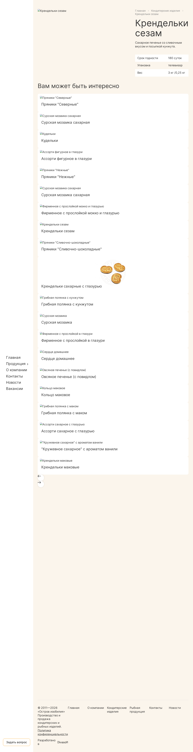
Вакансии (14, 388)
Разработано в (46, 742)
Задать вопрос (16, 742)
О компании (16, 370)
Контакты (14, 376)
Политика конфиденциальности (53, 732)
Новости (13, 382)
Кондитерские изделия (165, 10)
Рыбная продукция (137, 709)
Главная (13, 357)
